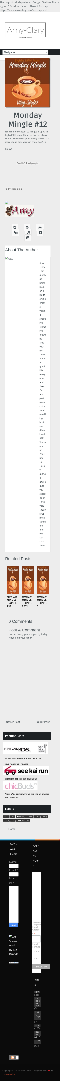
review (20, 816)
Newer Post (13, 721)
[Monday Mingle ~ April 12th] (28, 592)
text (37, 958)
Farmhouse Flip (38, 1002)
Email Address (36, 930)
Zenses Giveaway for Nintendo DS (23, 758)
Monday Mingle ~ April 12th (27, 601)
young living (41, 816)
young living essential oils (16, 820)
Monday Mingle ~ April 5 (42, 601)
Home (12, 829)
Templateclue (8, 1074)
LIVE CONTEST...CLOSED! (17, 764)
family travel (38, 1015)
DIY (6, 816)
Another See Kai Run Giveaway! (21, 779)
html (38, 951)
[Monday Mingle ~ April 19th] (13, 592)
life (12, 816)
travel (29, 816)
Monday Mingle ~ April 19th (12, 601)
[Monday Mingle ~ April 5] (43, 592)
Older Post (43, 721)
